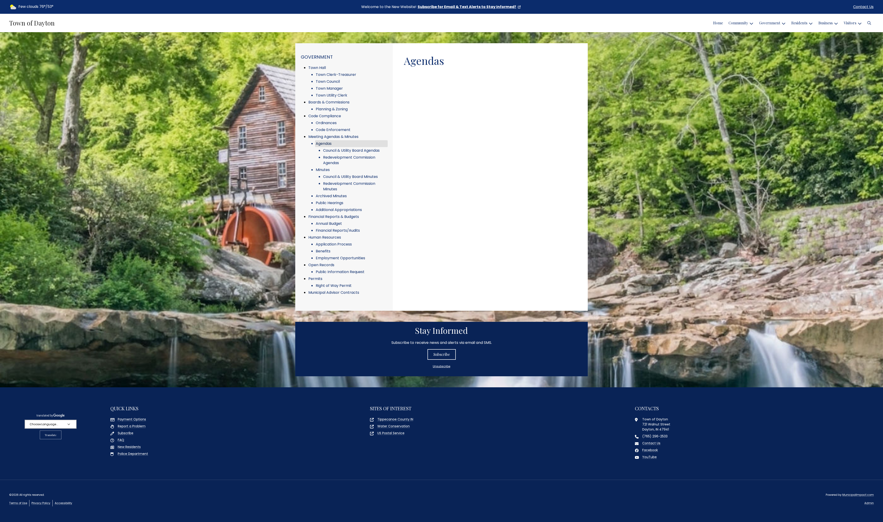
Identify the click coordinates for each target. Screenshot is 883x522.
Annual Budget (329, 223)
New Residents (129, 447)
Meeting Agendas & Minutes (333, 136)
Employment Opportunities (340, 258)
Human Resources (324, 237)
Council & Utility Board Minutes (350, 176)
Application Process (334, 244)
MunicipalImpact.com (858, 495)
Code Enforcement (333, 129)
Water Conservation (393, 426)
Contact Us (863, 6)
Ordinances (326, 123)
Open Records (321, 265)
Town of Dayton (32, 23)
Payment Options (132, 419)
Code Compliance (324, 116)
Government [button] (769, 22)
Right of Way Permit (334, 285)
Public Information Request (340, 271)
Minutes (323, 169)
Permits (315, 278)
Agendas (324, 143)
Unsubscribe (441, 366)
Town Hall (317, 67)
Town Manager (329, 88)
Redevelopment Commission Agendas (349, 160)
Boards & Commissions (329, 102)
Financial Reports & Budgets (333, 216)
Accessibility (63, 503)
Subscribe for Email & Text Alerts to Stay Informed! (467, 6)
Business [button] (825, 22)
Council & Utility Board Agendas (351, 150)
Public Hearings (329, 202)
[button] (869, 23)
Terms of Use (18, 503)
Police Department (133, 453)
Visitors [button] (850, 22)
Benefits (323, 251)
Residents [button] (799, 22)
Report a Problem (132, 426)
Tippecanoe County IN (395, 419)
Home (718, 22)
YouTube (649, 457)
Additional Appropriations (339, 209)
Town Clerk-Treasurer (336, 74)
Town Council (328, 81)
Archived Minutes (331, 196)
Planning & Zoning (332, 109)
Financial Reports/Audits (338, 230)
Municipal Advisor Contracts (333, 292)
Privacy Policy (41, 503)
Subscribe (441, 354)
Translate (51, 435)
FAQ (121, 440)
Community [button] (738, 22)
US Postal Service (390, 433)
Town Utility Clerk (331, 95)
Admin (869, 503)
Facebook (650, 450)
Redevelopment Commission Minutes (349, 186)
